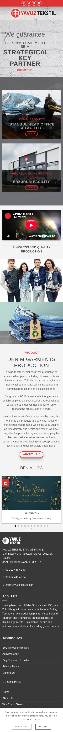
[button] (4, 13)
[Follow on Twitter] (29, 3)
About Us (7, 698)
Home (5, 692)
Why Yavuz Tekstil (12, 704)
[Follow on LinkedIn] (34, 3)
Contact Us (8, 672)
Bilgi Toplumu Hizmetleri (16, 660)
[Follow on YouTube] (39, 3)
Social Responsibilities (15, 647)
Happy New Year (31, 513)
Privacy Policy (10, 666)
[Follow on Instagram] (23, 3)
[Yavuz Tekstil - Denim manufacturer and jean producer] (33, 13)
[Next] (60, 499)
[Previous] (3, 499)
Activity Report (10, 654)
